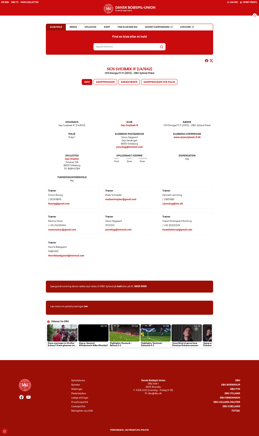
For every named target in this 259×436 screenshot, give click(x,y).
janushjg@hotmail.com (129, 147)
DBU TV (14, 2)
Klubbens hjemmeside (187, 134)
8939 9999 (140, 286)
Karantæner (129, 82)
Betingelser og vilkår (82, 411)
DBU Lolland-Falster (226, 402)
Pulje (71, 134)
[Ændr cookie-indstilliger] (4, 431)
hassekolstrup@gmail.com (177, 230)
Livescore (185, 27)
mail (119, 286)
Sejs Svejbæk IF (129, 125)
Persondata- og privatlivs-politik (129, 430)
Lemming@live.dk (172, 204)
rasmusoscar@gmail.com (62, 230)
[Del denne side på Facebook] (206, 61)
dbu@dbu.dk (155, 393)
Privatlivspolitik (79, 402)
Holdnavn (71, 122)
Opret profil (250, 2)
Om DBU (5, 2)
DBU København (230, 398)
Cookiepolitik (78, 406)
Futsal (236, 411)
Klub (129, 122)
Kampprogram (105, 82)
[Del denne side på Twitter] (211, 61)
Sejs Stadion (72, 159)
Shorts (129, 159)
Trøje (116, 159)
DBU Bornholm (230, 385)
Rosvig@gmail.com (59, 204)
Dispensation (187, 156)
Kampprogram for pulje (159, 82)
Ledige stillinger (79, 398)
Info (87, 82)
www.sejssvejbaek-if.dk (187, 137)
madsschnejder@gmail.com (120, 199)
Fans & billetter (29, 2)
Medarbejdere (78, 393)
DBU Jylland (232, 393)
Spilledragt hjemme (129, 156)
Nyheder (75, 385)
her (86, 306)
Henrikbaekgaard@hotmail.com (66, 256)
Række (187, 122)
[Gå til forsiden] (129, 8)
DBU (237, 380)
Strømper (142, 159)
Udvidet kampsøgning (157, 27)
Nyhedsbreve (78, 380)
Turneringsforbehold (72, 177)
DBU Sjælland (231, 406)
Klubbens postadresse (129, 134)
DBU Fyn (235, 389)
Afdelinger (76, 389)
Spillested (72, 156)
